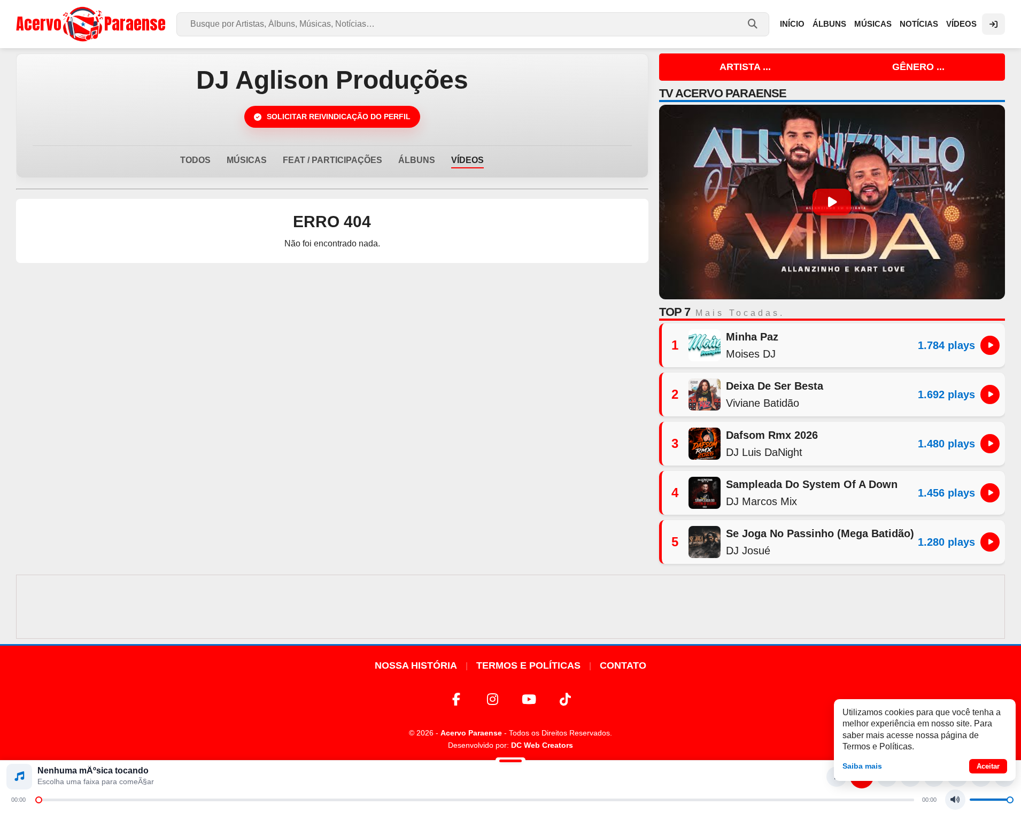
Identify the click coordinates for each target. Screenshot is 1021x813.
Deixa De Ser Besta (774, 386)
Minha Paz (752, 337)
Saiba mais (862, 766)
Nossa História (416, 665)
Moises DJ (751, 354)
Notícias (919, 23)
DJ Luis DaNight (764, 452)
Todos (195, 160)
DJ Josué (748, 550)
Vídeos (961, 23)
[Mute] (955, 799)
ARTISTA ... (745, 66)
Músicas (873, 23)
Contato (623, 665)
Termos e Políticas (528, 665)
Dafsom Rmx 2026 (772, 435)
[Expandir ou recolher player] (510, 762)
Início (792, 23)
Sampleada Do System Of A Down (812, 484)
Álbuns (829, 23)
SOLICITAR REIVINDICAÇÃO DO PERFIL (339, 116)
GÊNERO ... (918, 66)
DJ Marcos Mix (761, 501)
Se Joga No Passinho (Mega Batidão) (820, 533)
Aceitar (988, 766)
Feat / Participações (332, 160)
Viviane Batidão (762, 403)
